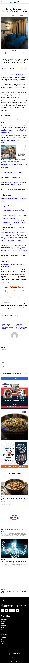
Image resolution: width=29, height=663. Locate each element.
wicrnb (8, 15)
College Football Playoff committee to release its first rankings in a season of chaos (21, 326)
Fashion (3, 589)
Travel (14, 7)
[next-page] (25, 412)
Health (3, 559)
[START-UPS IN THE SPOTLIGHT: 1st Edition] (14, 517)
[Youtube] (17, 610)
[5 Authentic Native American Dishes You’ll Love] (14, 425)
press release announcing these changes (12, 269)
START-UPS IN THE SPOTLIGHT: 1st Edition (12, 530)
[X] (10, 610)
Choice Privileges (7, 59)
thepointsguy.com (9, 317)
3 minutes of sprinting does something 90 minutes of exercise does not (13, 562)
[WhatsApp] (13, 610)
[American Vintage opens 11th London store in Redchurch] (14, 579)
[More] (22, 53)
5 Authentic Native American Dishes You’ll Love (13, 433)
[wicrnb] (14, 335)
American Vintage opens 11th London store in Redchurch (14, 592)
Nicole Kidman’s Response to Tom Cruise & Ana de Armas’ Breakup (7, 326)
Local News (4, 528)
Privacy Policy (15, 184)
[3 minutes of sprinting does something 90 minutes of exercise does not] (14, 548)
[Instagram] (6, 610)
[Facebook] (2, 610)
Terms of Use (16, 182)
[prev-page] (23, 412)
